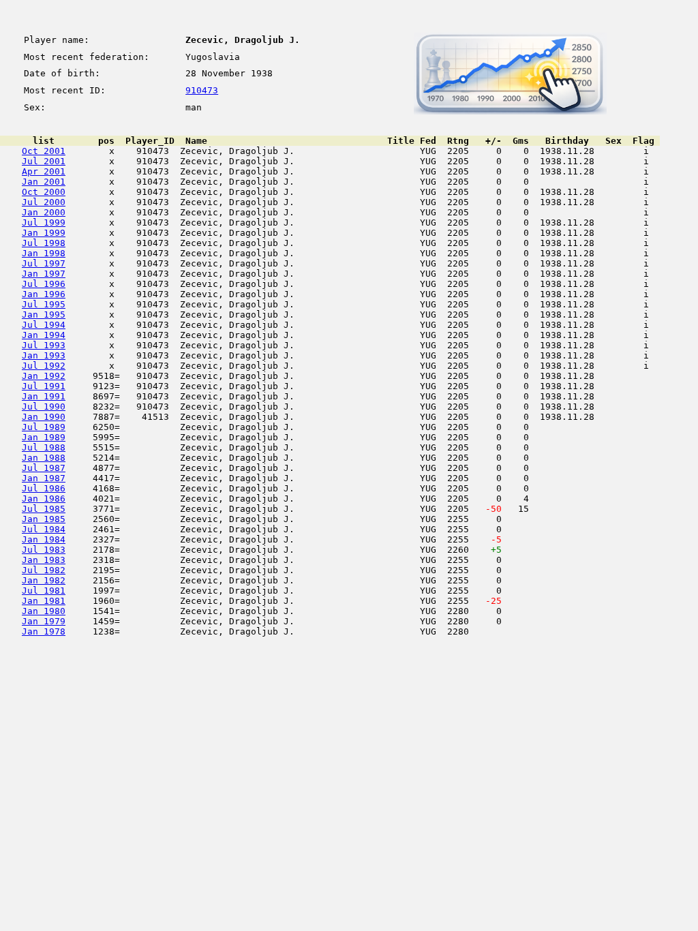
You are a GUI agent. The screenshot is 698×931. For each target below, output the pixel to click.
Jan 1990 (43, 417)
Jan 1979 (43, 621)
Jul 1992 (43, 366)
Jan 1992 (43, 376)
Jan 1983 (43, 560)
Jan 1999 (43, 233)
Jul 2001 (43, 161)
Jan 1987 (43, 478)
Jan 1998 (43, 253)
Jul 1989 (43, 427)
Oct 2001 (43, 151)
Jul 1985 (43, 509)
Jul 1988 (43, 447)
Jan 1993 (43, 355)
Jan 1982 (43, 580)
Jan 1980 (43, 611)
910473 (201, 90)
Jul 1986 (43, 488)
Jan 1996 (43, 294)
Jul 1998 (43, 243)
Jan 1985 (43, 519)
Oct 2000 (43, 192)
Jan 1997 (43, 274)
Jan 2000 (43, 212)
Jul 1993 (43, 345)
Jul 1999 (43, 222)
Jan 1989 (43, 437)
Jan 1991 (43, 396)
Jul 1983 (43, 550)
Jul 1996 (43, 284)
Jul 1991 (43, 386)
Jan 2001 (43, 182)
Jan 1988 (43, 458)
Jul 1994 (43, 325)
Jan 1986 (43, 498)
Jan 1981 (43, 601)
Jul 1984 (43, 529)
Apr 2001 (43, 171)
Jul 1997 (43, 263)
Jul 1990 (43, 406)
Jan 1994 (43, 335)
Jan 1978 (43, 631)
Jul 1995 (43, 304)
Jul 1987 (43, 468)
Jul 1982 (43, 570)
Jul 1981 (43, 590)
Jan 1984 (43, 539)
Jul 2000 (43, 202)
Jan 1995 (43, 314)
